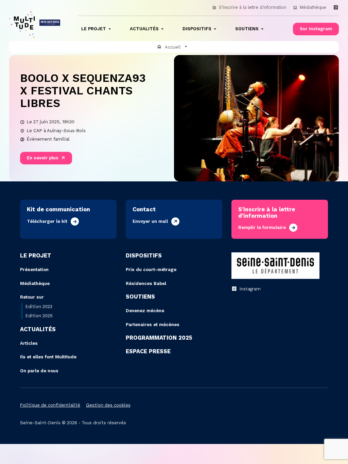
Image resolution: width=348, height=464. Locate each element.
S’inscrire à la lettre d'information (252, 7)
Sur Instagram (316, 28)
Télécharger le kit (47, 221)
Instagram (250, 288)
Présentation (34, 269)
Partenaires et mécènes (152, 324)
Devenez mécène (145, 310)
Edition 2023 (38, 306)
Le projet (93, 28)
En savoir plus (42, 157)
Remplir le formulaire (262, 227)
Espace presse (148, 351)
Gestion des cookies (108, 405)
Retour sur (32, 297)
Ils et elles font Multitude (48, 356)
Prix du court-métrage (151, 269)
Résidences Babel (146, 283)
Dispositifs (196, 28)
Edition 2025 (39, 315)
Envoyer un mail (150, 221)
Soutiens (247, 28)
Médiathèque (313, 7)
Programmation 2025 (159, 338)
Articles (29, 343)
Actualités (144, 28)
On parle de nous (39, 370)
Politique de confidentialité (50, 405)
